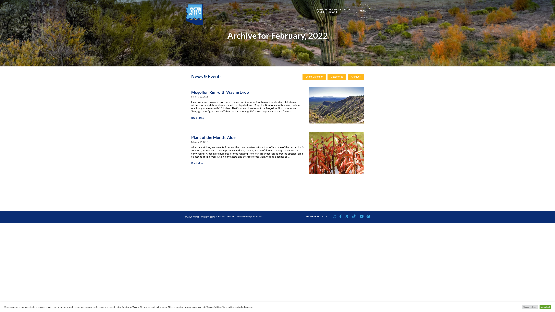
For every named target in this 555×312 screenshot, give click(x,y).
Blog (347, 10)
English (321, 12)
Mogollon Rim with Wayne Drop (220, 92)
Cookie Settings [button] (529, 307)
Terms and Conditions (225, 216)
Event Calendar (314, 76)
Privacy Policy (243, 216)
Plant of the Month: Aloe (213, 137)
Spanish (334, 12)
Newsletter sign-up (329, 10)
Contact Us (256, 216)
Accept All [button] (545, 307)
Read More (197, 117)
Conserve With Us (316, 216)
